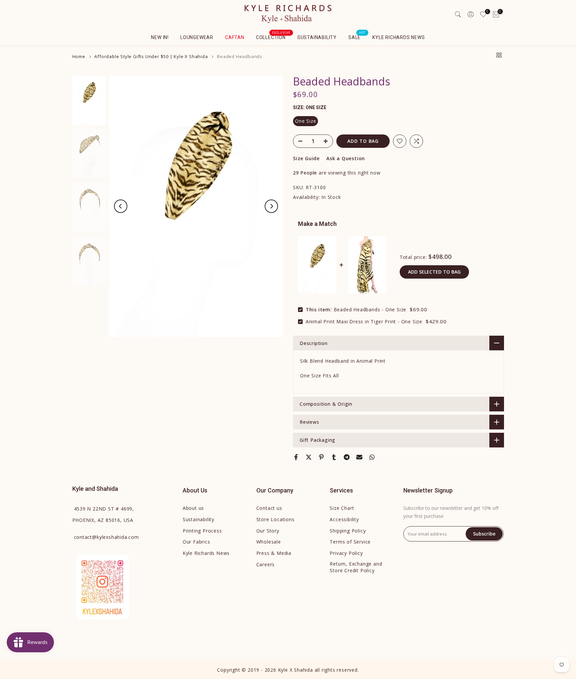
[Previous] (120, 206)
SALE (357, 36)
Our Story (267, 531)
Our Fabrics (196, 542)
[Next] (271, 206)
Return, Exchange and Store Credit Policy (356, 567)
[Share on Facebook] (296, 457)
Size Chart (342, 508)
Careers (265, 564)
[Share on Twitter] (309, 457)
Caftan (234, 37)
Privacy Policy (346, 553)
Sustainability (317, 37)
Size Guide (306, 158)
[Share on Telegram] (347, 457)
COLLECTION (273, 36)
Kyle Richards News (398, 37)
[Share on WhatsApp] (372, 457)
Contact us (269, 508)
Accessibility (344, 519)
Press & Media (273, 553)
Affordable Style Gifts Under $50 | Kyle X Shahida (151, 56)
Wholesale (268, 542)
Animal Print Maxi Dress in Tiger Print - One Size (364, 321)
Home (78, 56)
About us (193, 508)
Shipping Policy (348, 531)
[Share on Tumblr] (334, 457)
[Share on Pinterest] (321, 457)
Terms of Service (350, 542)
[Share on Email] (359, 457)
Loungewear (196, 37)
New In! (160, 37)
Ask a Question (345, 158)
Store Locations (275, 519)
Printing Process (202, 531)
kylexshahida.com (106, 537)
